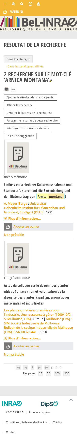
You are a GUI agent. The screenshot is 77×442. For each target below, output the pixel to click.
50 (48, 373)
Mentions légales (39, 412)
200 (66, 373)
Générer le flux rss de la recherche (29, 113)
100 (57, 373)
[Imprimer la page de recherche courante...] (6, 88)
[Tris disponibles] (13, 90)
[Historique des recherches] (30, 4)
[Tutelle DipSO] (57, 404)
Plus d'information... (24, 218)
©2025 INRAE (14, 412)
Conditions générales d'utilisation (26, 422)
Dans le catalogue (18, 59)
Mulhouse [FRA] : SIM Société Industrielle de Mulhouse (37, 321)
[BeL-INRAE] (38, 23)
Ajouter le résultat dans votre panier (31, 97)
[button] (8, 226)
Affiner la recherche (20, 105)
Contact (11, 432)
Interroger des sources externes (28, 128)
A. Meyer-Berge (15, 203)
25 (40, 373)
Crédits (57, 422)
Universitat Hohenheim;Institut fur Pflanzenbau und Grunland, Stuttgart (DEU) (34, 207)
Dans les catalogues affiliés (25, 66)
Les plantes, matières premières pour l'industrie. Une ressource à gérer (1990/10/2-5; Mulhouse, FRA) (37, 314)
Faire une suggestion (20, 136)
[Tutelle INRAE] (20, 403)
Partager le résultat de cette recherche (32, 120)
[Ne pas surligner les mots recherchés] (50, 80)
